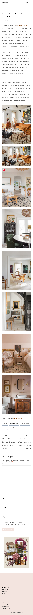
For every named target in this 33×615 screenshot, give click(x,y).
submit (4, 579)
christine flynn (14, 423)
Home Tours (6, 589)
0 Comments (14, 20)
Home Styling (7, 591)
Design (4, 593)
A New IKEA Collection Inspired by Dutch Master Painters (8, 442)
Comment (6, 464)
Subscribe (5, 581)
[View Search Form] (30, 2)
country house (25, 423)
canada (5, 423)
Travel (4, 595)
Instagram (5, 602)
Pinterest (5, 604)
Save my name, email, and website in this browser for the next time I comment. (16, 523)
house (5, 428)
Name (5, 498)
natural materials (14, 428)
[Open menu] (27, 2)
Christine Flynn (21, 25)
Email (5, 507)
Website (5, 517)
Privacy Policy (7, 583)
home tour (5, 11)
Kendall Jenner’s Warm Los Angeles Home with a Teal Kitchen (24, 442)
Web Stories (6, 608)
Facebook (5, 606)
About (4, 577)
